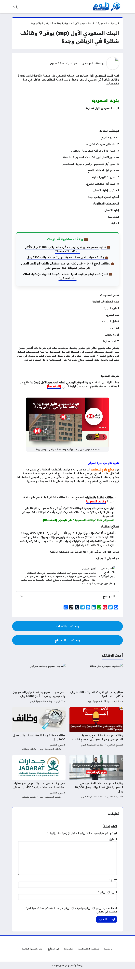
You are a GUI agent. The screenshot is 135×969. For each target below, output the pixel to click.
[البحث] (15, 6)
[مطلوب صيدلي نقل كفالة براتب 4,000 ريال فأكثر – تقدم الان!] (96, 684)
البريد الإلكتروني (107, 892)
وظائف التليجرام (67, 640)
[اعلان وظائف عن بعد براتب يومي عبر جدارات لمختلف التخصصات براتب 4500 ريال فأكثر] (39, 777)
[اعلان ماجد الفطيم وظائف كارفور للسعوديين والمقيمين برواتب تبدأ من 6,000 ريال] (39, 684)
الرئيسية (114, 23)
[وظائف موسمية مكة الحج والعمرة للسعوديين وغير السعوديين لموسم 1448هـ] (96, 729)
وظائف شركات (29, 749)
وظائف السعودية (96, 501)
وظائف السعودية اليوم (98, 701)
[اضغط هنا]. (54, 386)
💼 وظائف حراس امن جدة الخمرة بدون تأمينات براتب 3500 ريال (67, 257)
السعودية (102, 23)
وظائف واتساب (67, 626)
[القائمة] (24, 6)
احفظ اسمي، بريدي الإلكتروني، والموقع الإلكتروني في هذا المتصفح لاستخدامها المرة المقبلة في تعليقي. (71, 910)
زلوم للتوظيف (63, 572)
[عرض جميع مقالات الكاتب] (113, 63)
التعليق (112, 839)
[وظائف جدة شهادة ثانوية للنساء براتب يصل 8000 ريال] (39, 729)
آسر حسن (87, 63)
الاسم (113, 879)
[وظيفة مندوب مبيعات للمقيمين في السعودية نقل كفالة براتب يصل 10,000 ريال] (96, 777)
